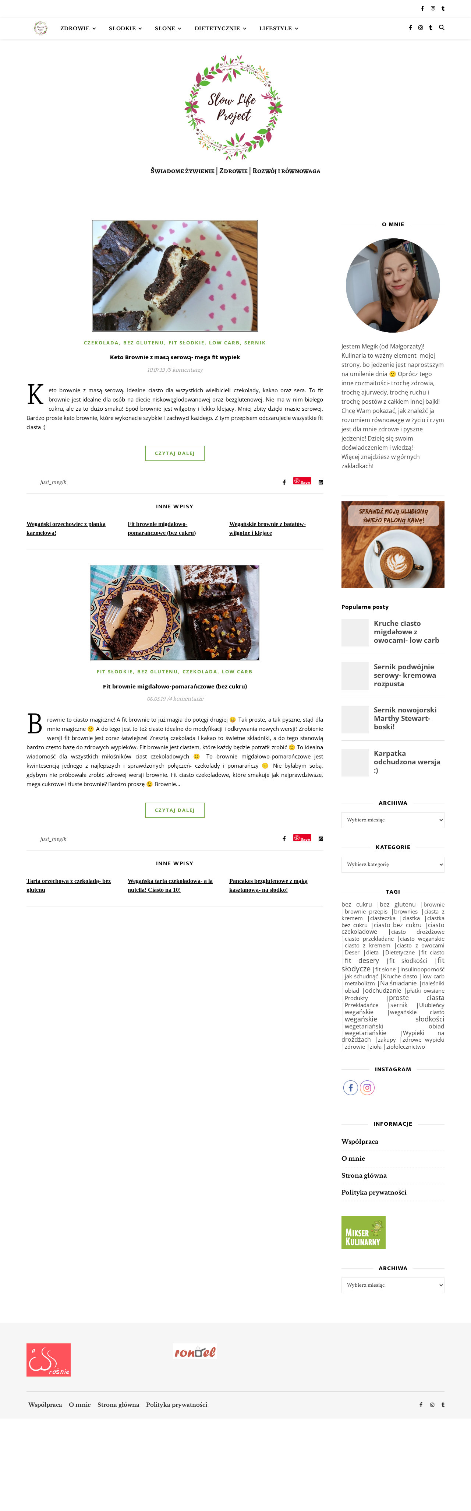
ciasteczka (383, 918)
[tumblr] (443, 9)
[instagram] (433, 9)
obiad (352, 990)
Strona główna (364, 1175)
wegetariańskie (365, 1033)
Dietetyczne (400, 952)
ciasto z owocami (421, 945)
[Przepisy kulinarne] (393, 1232)
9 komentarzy (185, 370)
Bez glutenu (143, 342)
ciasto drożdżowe (418, 931)
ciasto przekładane (369, 939)
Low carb (224, 342)
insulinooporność (422, 969)
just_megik (53, 481)
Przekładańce (361, 1005)
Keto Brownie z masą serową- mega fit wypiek (175, 357)
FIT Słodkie (187, 342)
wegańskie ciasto (417, 1012)
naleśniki (433, 983)
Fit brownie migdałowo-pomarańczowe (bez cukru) (175, 686)
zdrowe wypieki (424, 1039)
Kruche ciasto (400, 976)
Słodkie (122, 28)
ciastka (411, 918)
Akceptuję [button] (443, 1492)
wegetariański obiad (395, 1026)
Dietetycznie (217, 28)
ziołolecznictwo (405, 1047)
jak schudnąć (361, 976)
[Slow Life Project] (40, 28)
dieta (372, 952)
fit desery (362, 960)
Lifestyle (275, 28)
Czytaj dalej (175, 453)
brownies (406, 911)
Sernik (255, 342)
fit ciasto (433, 952)
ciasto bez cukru (398, 925)
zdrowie (355, 1047)
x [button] (465, 1478)
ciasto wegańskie (422, 938)
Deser (352, 952)
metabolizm (360, 983)
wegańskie (359, 1012)
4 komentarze (186, 699)
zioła (376, 1046)
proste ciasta (417, 997)
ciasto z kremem (367, 945)
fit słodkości (408, 961)
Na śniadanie (398, 983)
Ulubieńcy (432, 1005)
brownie (434, 904)
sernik (398, 1004)
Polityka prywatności (374, 1192)
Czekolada (101, 342)
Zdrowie (75, 28)
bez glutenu (398, 904)
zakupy (387, 1039)
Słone (165, 28)
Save (305, 482)
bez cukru (356, 904)
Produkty (356, 998)
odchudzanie (383, 990)
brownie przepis (366, 911)
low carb (433, 976)
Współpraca (359, 1141)
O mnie (353, 1158)
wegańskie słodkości (395, 1018)
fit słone (385, 969)
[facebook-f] (423, 9)
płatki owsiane (426, 990)
